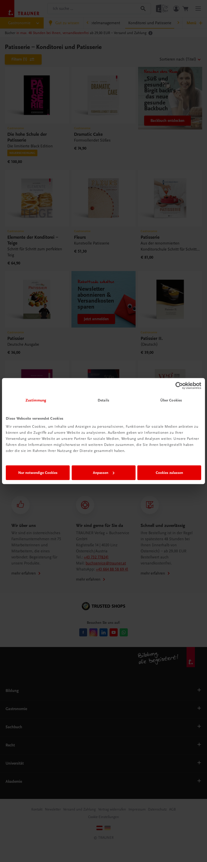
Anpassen (100, 472)
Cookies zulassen (169, 472)
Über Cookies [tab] (171, 400)
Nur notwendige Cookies (38, 472)
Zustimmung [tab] (35, 400)
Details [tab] (103, 400)
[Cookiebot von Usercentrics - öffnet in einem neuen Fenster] (179, 385)
